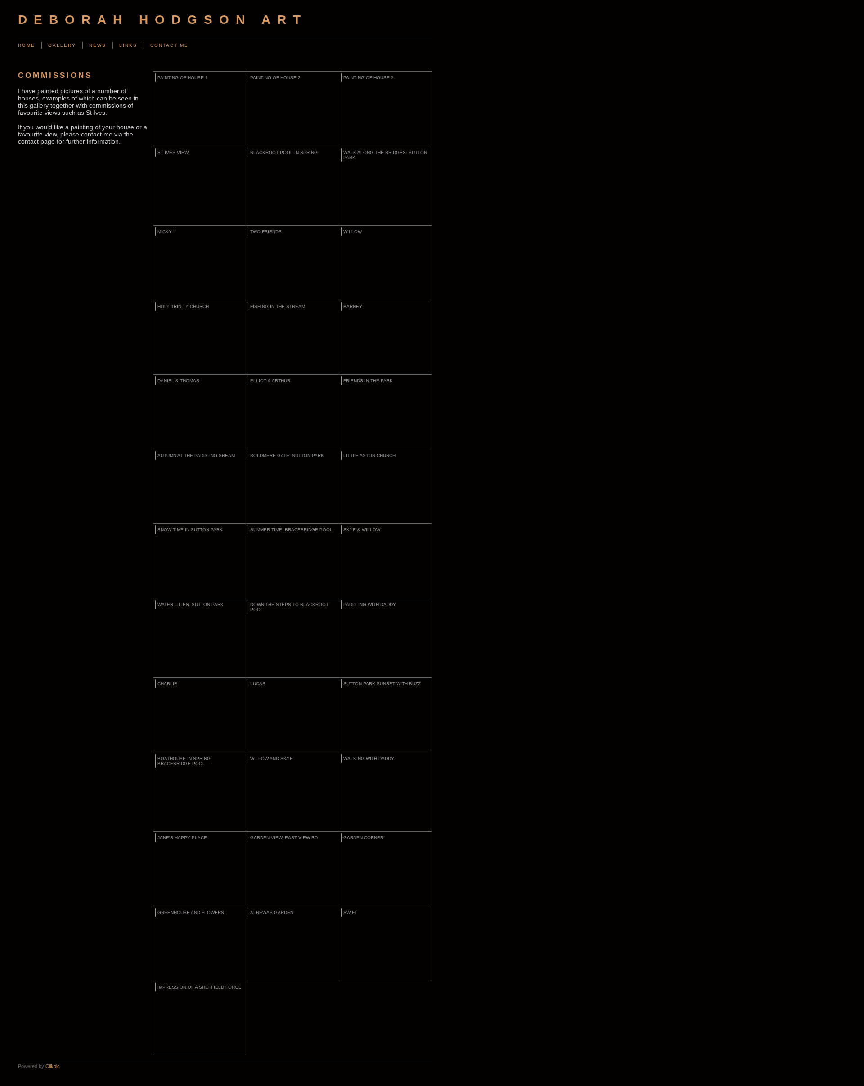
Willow (352, 231)
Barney (352, 306)
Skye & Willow (361, 529)
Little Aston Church (369, 455)
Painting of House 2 (275, 77)
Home (26, 45)
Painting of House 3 (368, 77)
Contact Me (169, 45)
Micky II (167, 231)
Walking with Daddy (368, 758)
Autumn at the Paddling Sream (196, 455)
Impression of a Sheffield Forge (200, 987)
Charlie (167, 683)
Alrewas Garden (271, 912)
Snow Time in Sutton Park (190, 529)
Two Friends (266, 231)
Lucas (258, 683)
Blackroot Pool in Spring (284, 152)
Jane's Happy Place (182, 837)
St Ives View (173, 152)
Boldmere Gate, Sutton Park (287, 455)
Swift (350, 912)
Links (128, 45)
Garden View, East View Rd (284, 837)
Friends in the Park (368, 380)
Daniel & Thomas (178, 380)
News (97, 45)
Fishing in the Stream (277, 306)
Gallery (62, 45)
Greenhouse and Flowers (191, 912)
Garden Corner (363, 837)
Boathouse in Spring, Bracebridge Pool (185, 761)
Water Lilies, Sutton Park (191, 604)
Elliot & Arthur (270, 380)
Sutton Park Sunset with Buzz (382, 683)
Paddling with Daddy (369, 604)
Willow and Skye (271, 758)
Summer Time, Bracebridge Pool (291, 529)
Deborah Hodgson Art (162, 20)
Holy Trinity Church (183, 306)
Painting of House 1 (183, 77)
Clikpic (52, 1066)
